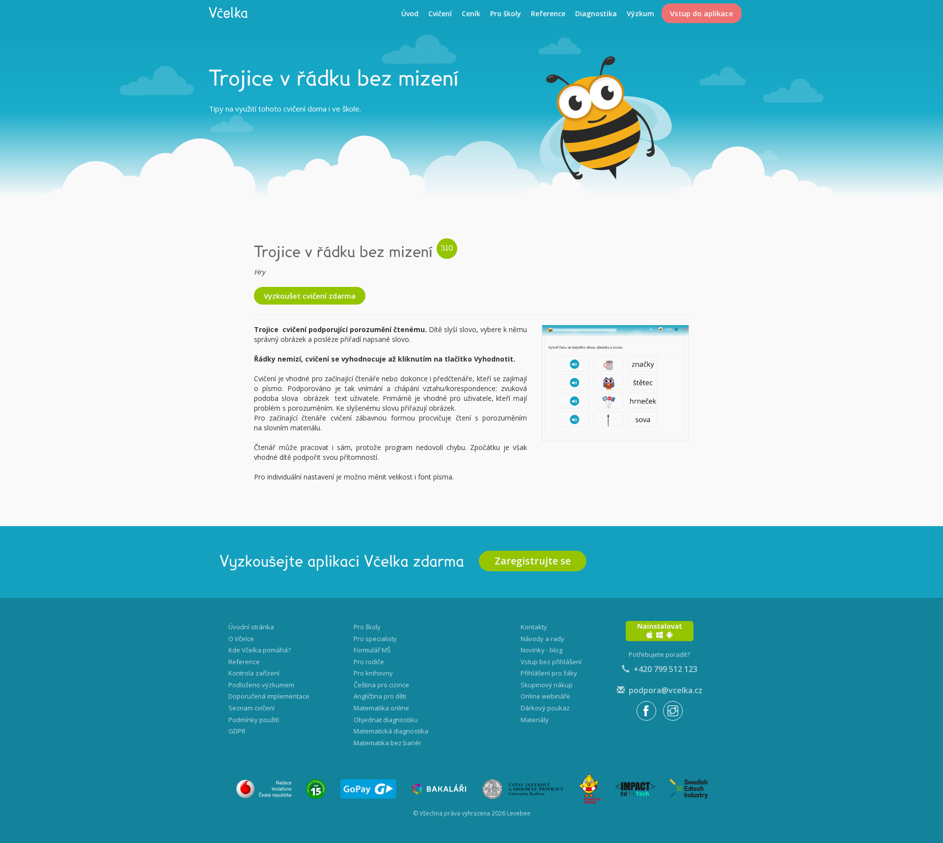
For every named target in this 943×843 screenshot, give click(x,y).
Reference (548, 13)
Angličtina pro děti (380, 696)
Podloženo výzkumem (261, 684)
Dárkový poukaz (545, 707)
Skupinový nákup (547, 684)
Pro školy (505, 13)
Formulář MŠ (372, 650)
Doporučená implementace (268, 696)
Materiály (535, 719)
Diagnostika (596, 13)
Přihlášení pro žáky (549, 673)
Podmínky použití (253, 719)
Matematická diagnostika (391, 731)
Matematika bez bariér (387, 742)
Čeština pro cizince (381, 684)
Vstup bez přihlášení (551, 661)
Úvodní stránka (251, 626)
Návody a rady (542, 638)
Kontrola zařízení (253, 673)
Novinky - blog (541, 650)
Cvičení (440, 13)
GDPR (237, 731)
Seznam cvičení (251, 707)
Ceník (471, 13)
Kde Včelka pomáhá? (259, 650)
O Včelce (241, 638)
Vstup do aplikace (701, 13)
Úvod (409, 13)
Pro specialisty (375, 638)
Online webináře (545, 696)
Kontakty (534, 626)
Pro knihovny (373, 673)
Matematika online (381, 707)
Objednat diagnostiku (386, 719)
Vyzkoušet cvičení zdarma (310, 296)
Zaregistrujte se (533, 560)
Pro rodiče (369, 661)
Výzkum (640, 13)
